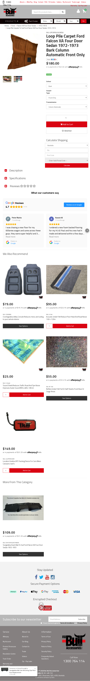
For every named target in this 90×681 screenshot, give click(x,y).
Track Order (7, 658)
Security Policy (46, 651)
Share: (49, 59)
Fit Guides (52, 2)
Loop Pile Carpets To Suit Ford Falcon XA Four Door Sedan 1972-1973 (31, 28)
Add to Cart (67, 124)
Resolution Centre (9, 653)
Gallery (59, 2)
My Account (67, 2)
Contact (40, 2)
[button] (3, 230)
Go (83, 21)
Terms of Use (46, 636)
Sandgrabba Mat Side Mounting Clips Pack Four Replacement (22, 671)
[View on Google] (8, 219)
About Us (25, 636)
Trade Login (76, 2)
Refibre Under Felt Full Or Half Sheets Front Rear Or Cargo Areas (65, 390)
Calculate (67, 165)
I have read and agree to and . (65, 623)
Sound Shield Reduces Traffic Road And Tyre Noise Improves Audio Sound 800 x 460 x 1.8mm (21, 386)
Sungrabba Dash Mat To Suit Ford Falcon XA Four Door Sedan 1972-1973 (23, 546)
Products (11, 21)
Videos (83, 2)
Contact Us (25, 646)
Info (80, 67)
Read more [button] (10, 236)
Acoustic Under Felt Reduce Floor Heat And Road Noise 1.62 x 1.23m (66, 318)
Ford (13, 25)
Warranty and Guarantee (7, 664)
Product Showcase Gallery (9, 647)
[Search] (63, 12)
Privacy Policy (82, 623)
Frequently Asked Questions (47, 657)
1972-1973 (43, 25)
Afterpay (6, 636)
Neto (52, 677)
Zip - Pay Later (27, 661)
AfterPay (30, 2)
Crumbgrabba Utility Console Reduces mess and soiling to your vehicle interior (23, 318)
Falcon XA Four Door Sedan (26, 25)
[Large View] (7, 79)
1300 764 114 (7, 3)
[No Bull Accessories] (41, 297)
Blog (35, 2)
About (22, 2)
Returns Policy (46, 646)
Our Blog (25, 641)
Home (7, 25)
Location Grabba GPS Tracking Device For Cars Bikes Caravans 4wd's (22, 462)
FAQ (45, 2)
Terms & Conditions (67, 623)
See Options (23, 326)
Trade (24, 651)
